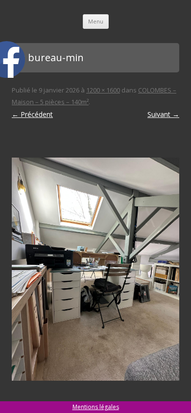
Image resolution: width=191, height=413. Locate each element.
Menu (95, 21)
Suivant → (163, 114)
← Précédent (32, 114)
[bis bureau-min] (95, 269)
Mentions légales (95, 407)
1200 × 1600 (103, 90)
